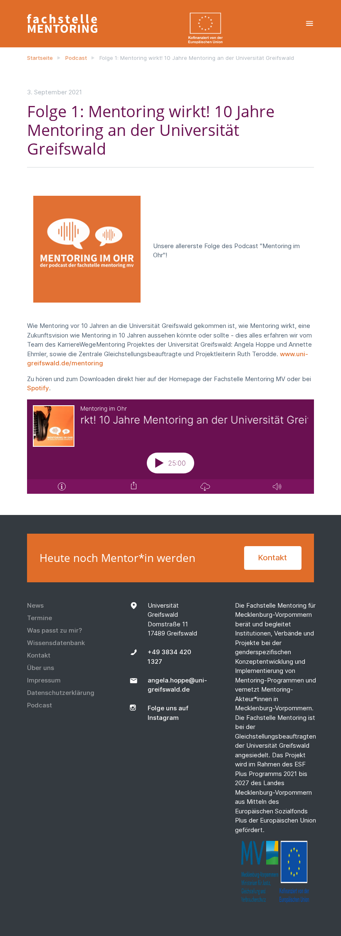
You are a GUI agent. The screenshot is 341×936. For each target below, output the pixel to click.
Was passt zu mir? (54, 630)
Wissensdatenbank (56, 643)
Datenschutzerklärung (60, 693)
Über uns (40, 668)
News (35, 605)
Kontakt (272, 557)
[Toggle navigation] (309, 23)
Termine (39, 618)
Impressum (44, 680)
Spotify (38, 388)
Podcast (76, 57)
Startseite (40, 57)
